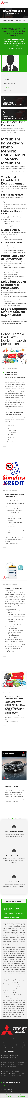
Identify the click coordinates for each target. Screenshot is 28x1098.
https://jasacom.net (9, 87)
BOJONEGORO (13, 1067)
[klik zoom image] (14, 356)
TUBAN (4, 1067)
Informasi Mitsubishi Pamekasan (13, 913)
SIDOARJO (11, 1062)
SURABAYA (5, 1055)
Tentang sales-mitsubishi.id (12, 917)
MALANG (5, 1060)
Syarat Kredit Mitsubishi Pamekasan (11, 909)
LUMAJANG (21, 1069)
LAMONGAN (20, 1064)
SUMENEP (5, 1078)
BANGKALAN (5, 1069)
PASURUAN (5, 1058)
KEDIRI (19, 1060)
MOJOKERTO (14, 1058)
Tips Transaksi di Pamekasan (13, 901)
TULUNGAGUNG (14, 1078)
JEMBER (4, 1076)
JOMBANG (12, 1074)
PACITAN (4, 1074)
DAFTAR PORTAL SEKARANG (13, 48)
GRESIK (4, 1064)
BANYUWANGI (15, 1071)
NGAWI (13, 1069)
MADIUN (12, 1060)
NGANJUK (12, 1064)
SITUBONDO (21, 1074)
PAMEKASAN (21, 1076)
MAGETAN (12, 1076)
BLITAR (4, 1062)
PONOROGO (5, 1071)
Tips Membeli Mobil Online (11, 905)
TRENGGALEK (21, 1062)
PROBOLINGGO (14, 1055)
